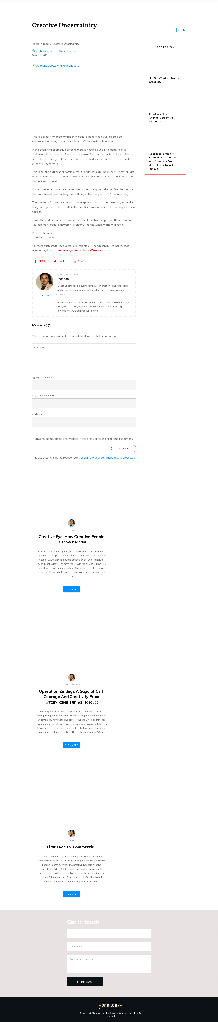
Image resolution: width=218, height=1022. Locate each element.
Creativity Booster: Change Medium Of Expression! (165, 106)
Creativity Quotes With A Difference (79, 250)
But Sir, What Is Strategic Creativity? (165, 68)
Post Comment (124, 448)
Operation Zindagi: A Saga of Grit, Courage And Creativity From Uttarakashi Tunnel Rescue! (71, 697)
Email (43, 396)
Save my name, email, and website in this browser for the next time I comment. (84, 438)
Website (37, 414)
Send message (85, 982)
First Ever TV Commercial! (71, 847)
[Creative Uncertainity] (84, 48)
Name (43, 377)
